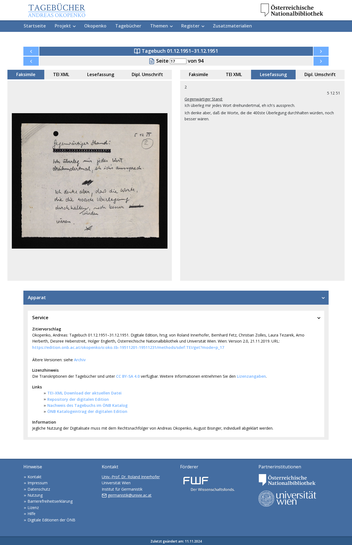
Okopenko (95, 26)
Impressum (38, 482)
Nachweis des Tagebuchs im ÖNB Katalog (87, 405)
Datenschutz (39, 489)
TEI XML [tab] (61, 74)
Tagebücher (128, 26)
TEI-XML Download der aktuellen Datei (84, 393)
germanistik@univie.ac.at (130, 495)
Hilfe (31, 513)
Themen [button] (159, 26)
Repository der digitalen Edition (78, 399)
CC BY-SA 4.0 (128, 376)
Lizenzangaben (251, 376)
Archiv (80, 359)
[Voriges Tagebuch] (31, 51)
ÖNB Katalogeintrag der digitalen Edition (87, 411)
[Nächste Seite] (321, 61)
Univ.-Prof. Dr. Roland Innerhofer (131, 476)
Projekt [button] (63, 26)
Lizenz (33, 507)
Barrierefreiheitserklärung (50, 501)
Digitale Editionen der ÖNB (51, 519)
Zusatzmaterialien (232, 26)
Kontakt (35, 476)
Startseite (35, 26)
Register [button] (190, 26)
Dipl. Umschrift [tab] (147, 74)
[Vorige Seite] (31, 61)
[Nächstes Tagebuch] (321, 51)
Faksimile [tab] (25, 74)
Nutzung (35, 495)
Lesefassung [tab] (100, 74)
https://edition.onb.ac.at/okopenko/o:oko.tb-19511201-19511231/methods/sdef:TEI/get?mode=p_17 (128, 347)
